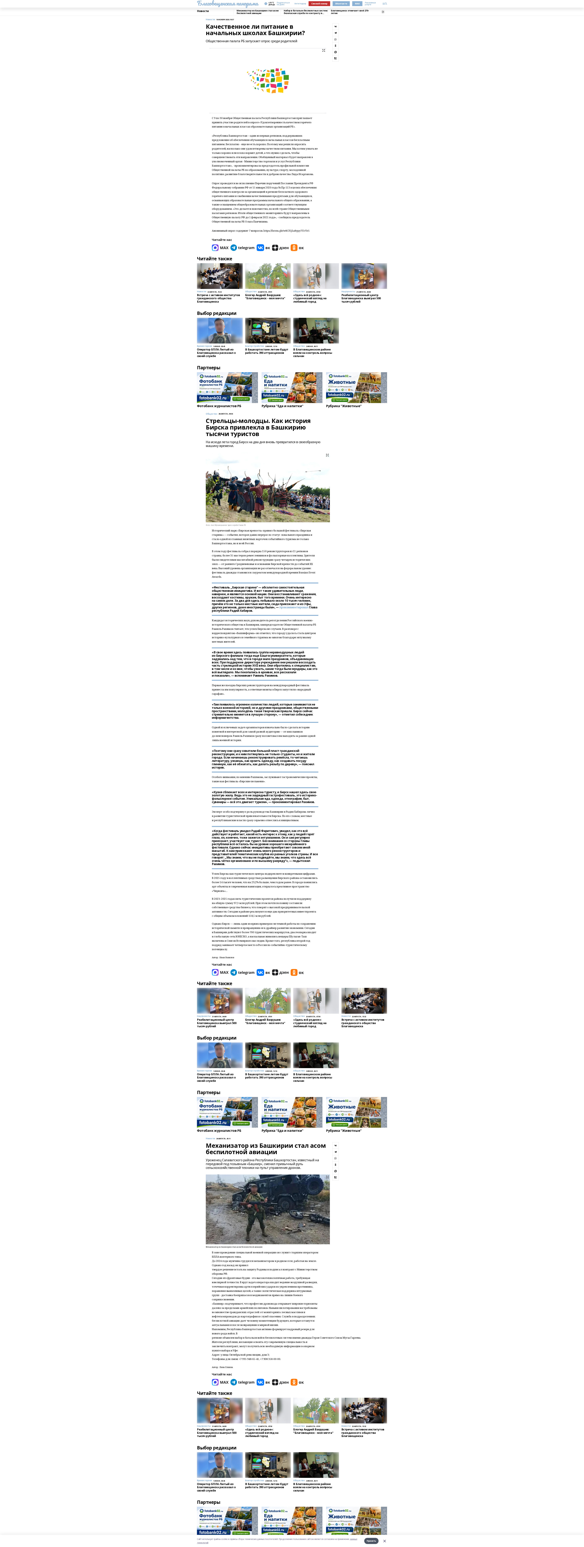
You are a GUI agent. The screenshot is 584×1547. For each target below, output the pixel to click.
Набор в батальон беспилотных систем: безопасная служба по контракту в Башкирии (306, 11)
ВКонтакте (341, 3)
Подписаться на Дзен (283, 3)
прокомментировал (293, 607)
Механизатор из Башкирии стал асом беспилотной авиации (257, 11)
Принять (371, 1540)
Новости (203, 11)
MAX (357, 3)
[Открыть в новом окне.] (220, 247)
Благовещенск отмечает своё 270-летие (350, 11)
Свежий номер (319, 3)
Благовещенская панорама (227, 3)
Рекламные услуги (370, 3)
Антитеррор (300, 4)
